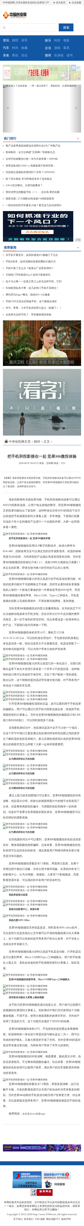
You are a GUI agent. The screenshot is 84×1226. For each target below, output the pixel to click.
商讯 (15, 55)
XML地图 (40, 1219)
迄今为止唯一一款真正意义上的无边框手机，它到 (32, 281)
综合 (24, 55)
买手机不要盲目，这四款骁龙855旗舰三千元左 (30, 254)
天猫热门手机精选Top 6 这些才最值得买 (26, 274)
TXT (57, 1219)
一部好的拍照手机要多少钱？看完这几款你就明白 (32, 205)
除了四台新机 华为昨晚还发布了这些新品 (27, 178)
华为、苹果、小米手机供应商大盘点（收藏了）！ (32, 307)
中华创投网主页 (20, 441)
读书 (69, 55)
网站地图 (50, 1219)
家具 (66, 48)
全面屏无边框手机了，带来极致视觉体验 (27, 314)
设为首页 (60, 2)
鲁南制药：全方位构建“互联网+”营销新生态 (29, 152)
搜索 (66, 27)
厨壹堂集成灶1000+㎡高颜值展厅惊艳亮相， (29, 165)
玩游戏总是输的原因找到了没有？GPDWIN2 (29, 172)
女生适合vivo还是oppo (33, 1113)
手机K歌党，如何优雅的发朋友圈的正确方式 (29, 261)
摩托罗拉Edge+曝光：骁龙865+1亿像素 (26, 294)
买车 (24, 40)
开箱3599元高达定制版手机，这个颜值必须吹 (30, 301)
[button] (9, 109)
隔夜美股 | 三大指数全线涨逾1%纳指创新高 (28, 198)
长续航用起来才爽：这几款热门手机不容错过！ (31, 287)
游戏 (57, 48)
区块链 (58, 55)
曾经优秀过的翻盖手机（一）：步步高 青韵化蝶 (31, 192)
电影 (66, 40)
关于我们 (18, 1219)
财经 (15, 40)
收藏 (24, 48)
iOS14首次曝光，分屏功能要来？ (23, 185)
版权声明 (66, 1219)
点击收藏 (76, 2)
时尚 (15, 48)
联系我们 (28, 1219)
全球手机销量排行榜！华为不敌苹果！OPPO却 (30, 158)
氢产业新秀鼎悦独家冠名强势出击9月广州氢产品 (31, 145)
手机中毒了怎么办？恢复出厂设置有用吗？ (28, 268)
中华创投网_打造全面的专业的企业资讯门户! (26, 2)
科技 (57, 40)
